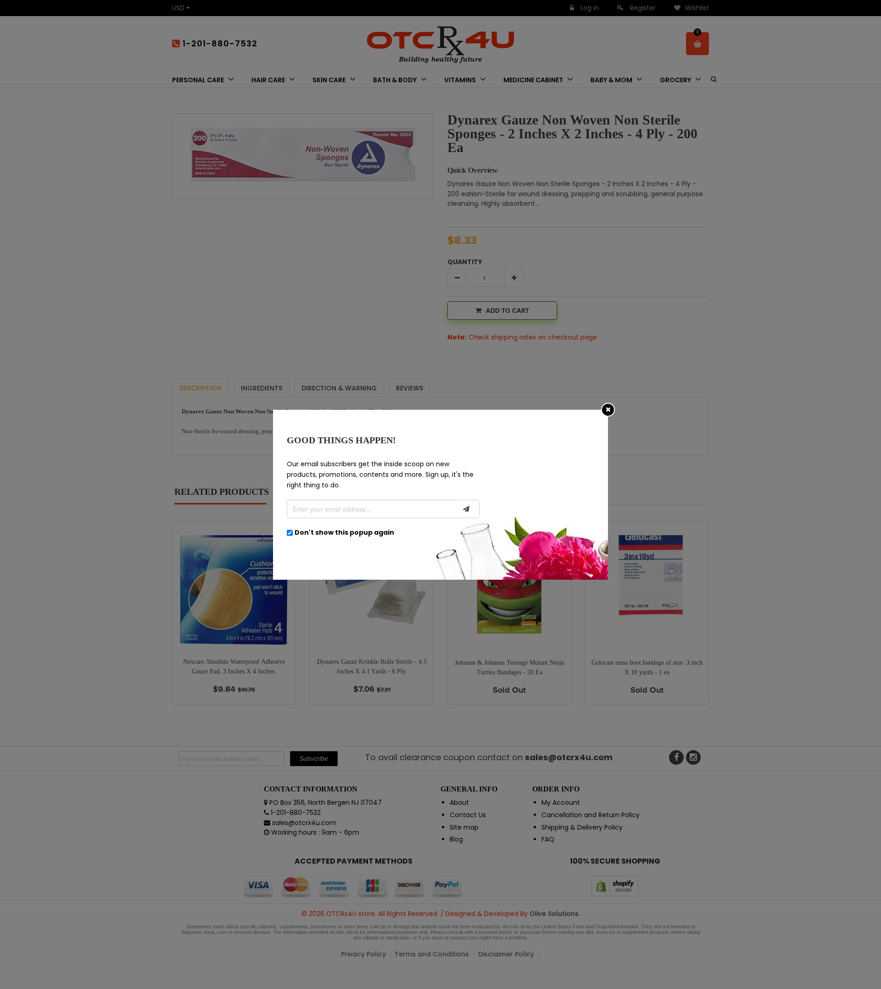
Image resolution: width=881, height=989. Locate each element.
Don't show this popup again (344, 532)
